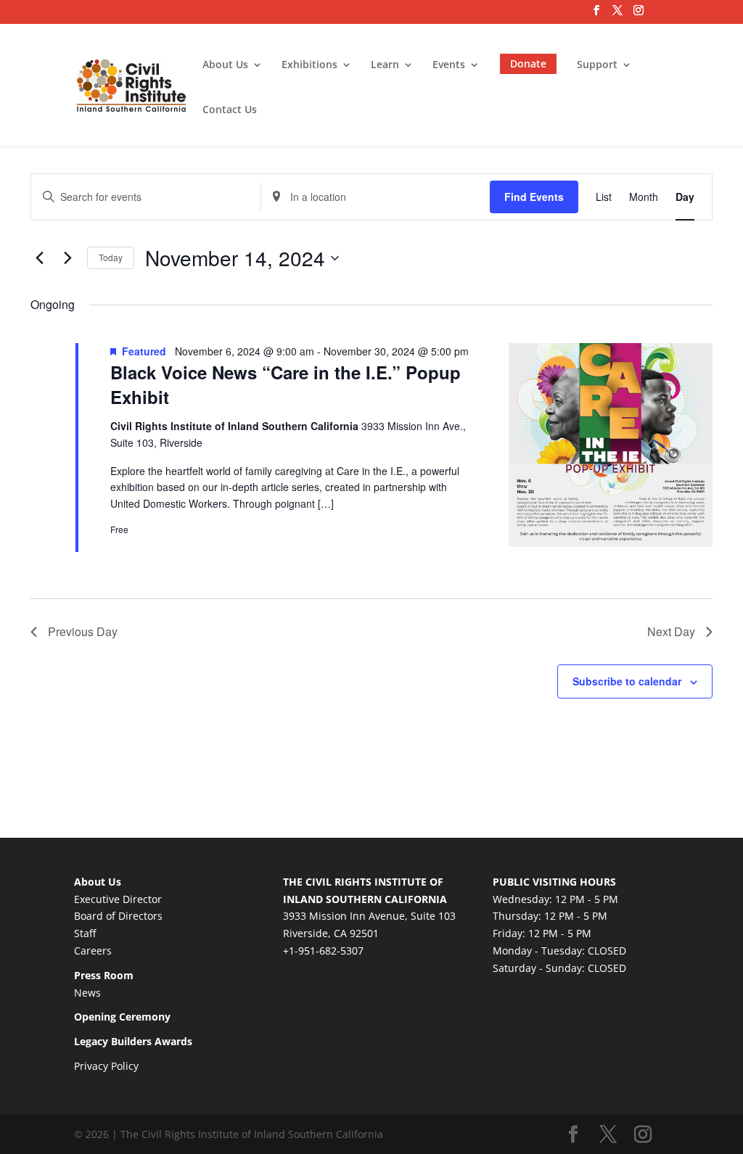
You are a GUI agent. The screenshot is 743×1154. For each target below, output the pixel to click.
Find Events (534, 196)
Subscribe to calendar (626, 681)
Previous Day (83, 631)
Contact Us (229, 110)
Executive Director (118, 899)
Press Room (104, 975)
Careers (93, 950)
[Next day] (67, 258)
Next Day (671, 631)
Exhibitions (309, 65)
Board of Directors (118, 916)
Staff (85, 933)
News (87, 993)
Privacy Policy (106, 1066)
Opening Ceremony (122, 1016)
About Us (225, 65)
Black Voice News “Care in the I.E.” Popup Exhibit (285, 384)
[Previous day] (39, 258)
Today (111, 257)
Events (448, 65)
